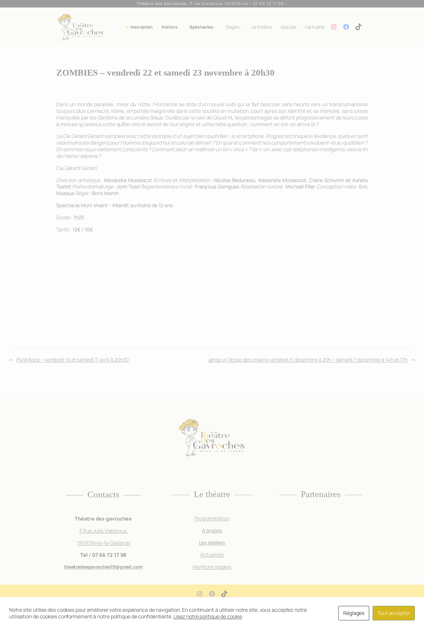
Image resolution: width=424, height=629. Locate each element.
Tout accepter (394, 612)
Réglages (353, 612)
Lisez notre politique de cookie (208, 616)
